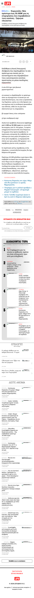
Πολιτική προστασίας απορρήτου (21, 587)
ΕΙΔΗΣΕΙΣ (8, 6)
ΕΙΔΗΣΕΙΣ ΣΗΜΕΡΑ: (9, 177)
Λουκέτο (26, 210)
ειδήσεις (19, 203)
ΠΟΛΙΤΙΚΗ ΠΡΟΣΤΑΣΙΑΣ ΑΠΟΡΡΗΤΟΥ (21, 231)
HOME (3, 6)
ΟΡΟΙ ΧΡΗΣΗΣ (7, 231)
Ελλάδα (13, 6)
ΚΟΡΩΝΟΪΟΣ (17, 212)
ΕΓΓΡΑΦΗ (28, 228)
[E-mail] (27, 61)
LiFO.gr (16, 201)
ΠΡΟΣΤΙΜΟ (18, 210)
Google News (25, 201)
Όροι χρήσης (7, 587)
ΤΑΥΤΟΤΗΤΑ (17, 571)
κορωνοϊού (6, 83)
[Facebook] (29, 50)
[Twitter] (32, 50)
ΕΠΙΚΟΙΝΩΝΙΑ (17, 573)
